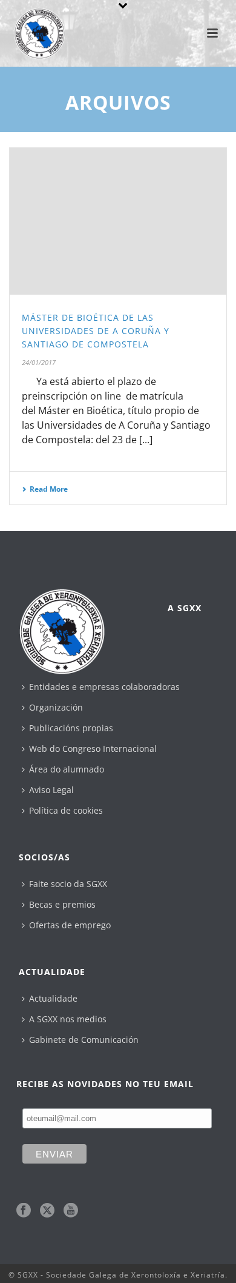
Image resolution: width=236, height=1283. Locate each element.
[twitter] (47, 1211)
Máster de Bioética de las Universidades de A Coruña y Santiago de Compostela (95, 331)
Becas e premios (62, 904)
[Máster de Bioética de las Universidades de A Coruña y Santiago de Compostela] (118, 221)
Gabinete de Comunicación (84, 1039)
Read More (49, 489)
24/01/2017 (39, 362)
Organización (56, 707)
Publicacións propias (71, 728)
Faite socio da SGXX (68, 883)
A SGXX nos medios (68, 1019)
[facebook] (23, 1211)
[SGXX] (33, 27)
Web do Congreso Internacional (93, 748)
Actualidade (53, 998)
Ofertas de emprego (70, 925)
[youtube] (71, 1211)
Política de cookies (66, 810)
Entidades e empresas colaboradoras (104, 686)
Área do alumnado (66, 769)
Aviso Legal (51, 790)
